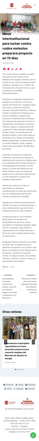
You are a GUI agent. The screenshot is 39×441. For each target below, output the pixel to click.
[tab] (15, 369)
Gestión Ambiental (9, 30)
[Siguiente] (33, 342)
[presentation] (19, 327)
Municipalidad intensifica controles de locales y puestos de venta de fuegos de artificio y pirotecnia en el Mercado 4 (9, 286)
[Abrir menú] (35, 5)
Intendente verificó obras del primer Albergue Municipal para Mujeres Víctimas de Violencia (29, 283)
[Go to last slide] (5, 342)
